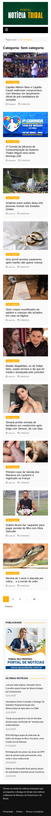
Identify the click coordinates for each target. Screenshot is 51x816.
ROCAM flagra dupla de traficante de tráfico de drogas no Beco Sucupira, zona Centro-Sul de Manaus (25, 738)
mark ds (11, 214)
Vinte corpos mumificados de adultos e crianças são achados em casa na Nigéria (24, 312)
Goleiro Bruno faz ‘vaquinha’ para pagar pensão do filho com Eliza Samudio (25, 528)
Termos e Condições (35, 812)
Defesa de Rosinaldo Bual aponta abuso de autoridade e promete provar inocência (25, 770)
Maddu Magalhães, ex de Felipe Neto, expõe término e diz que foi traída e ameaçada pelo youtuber (25, 369)
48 (34, 599)
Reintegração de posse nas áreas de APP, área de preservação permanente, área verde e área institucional (25, 755)
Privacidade (8, 812)
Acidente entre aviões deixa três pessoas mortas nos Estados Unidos (24, 206)
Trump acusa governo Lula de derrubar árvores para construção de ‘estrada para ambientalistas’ (25, 721)
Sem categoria (12, 82)
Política (19, 812)
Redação (12, 104)
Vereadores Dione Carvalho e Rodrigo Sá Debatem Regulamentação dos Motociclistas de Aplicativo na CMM (25, 705)
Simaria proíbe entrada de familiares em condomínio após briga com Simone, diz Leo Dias (24, 425)
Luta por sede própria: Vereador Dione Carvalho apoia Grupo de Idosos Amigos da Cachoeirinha (24, 688)
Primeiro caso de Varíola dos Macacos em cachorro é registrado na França (22, 475)
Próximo (8, 606)
